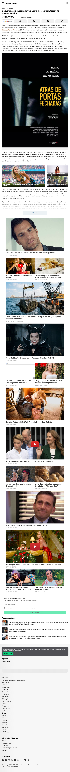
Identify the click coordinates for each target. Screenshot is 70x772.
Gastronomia (6, 708)
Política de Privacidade (39, 649)
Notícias (4, 720)
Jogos (4, 715)
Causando (5, 689)
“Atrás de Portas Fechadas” (10, 30)
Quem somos (6, 745)
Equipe (4, 750)
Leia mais (35, 213)
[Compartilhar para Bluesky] (34, 21)
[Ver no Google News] (7, 21)
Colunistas (6, 662)
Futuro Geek (6, 706)
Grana (4, 713)
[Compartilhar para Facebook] (47, 21)
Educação (5, 699)
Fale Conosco (6, 743)
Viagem (4, 729)
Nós (3, 718)
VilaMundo (5, 732)
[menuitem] (35, 656)
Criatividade (6, 694)
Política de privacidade (9, 748)
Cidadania (10, 8)
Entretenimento (7, 701)
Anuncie (4, 741)
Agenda (5, 659)
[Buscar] (66, 671)
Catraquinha (6, 687)
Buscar (4, 668)
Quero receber (35, 612)
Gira (3, 711)
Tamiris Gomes (8, 16)
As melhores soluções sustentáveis (13, 680)
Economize (5, 696)
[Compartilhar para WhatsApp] (20, 21)
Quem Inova (6, 725)
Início (3, 8)
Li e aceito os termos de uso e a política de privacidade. (20, 608)
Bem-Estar (5, 682)
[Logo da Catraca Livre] (9, 3)
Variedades (5, 727)
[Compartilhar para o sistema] (61, 21)
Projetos (4, 722)
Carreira (4, 685)
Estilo (4, 703)
